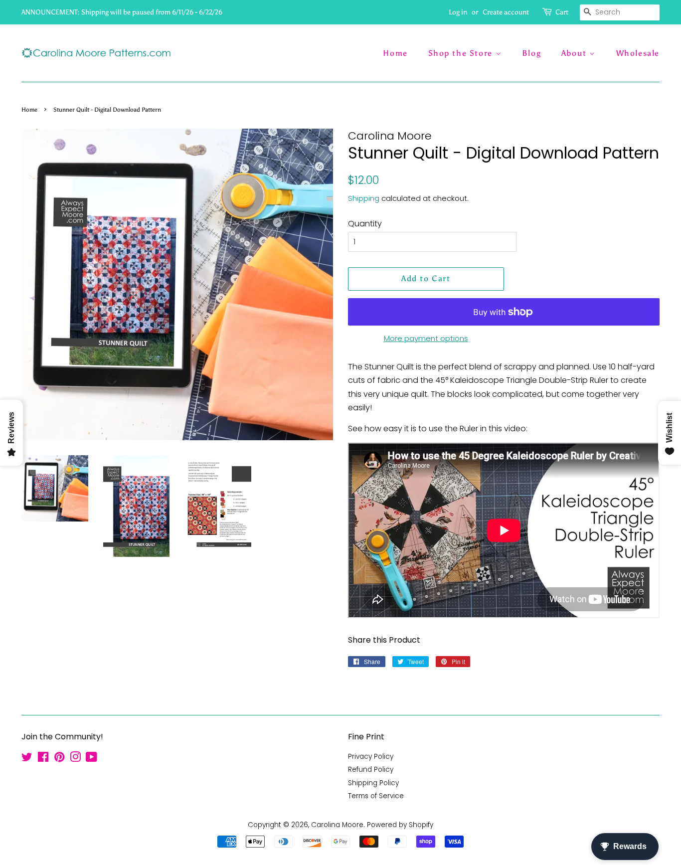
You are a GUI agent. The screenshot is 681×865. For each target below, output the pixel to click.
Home (395, 53)
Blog (531, 53)
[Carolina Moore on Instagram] (75, 759)
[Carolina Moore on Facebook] (43, 759)
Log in (458, 12)
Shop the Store (462, 53)
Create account (506, 12)
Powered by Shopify (400, 825)
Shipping (363, 198)
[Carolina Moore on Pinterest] (59, 759)
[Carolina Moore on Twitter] (26, 759)
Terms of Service (376, 796)
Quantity (365, 223)
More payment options (426, 338)
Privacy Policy (370, 756)
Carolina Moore (337, 825)
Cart (561, 12)
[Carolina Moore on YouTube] (91, 759)
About (575, 53)
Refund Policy (370, 769)
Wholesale (638, 53)
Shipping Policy (373, 783)
